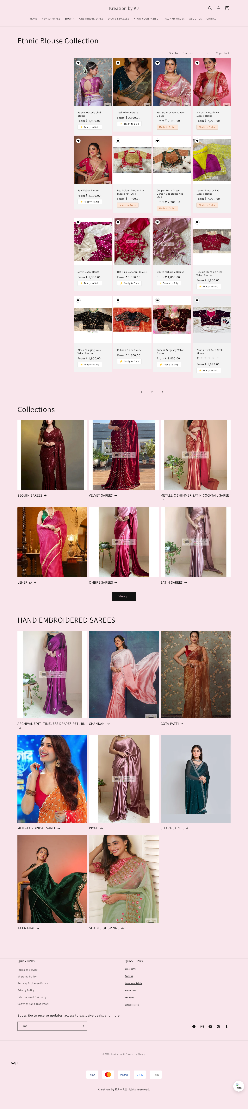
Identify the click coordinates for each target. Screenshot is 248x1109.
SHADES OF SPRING (104, 928)
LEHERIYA (24, 582)
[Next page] (162, 392)
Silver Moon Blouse (88, 272)
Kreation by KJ (117, 1054)
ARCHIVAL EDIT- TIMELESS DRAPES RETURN (51, 723)
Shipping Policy (27, 976)
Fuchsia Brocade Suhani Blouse (170, 114)
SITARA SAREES (173, 828)
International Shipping (31, 997)
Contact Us (130, 968)
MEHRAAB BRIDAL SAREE (36, 828)
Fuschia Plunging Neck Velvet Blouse (209, 273)
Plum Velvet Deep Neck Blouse (209, 352)
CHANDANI (97, 723)
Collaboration (132, 1004)
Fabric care (130, 990)
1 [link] (141, 392)
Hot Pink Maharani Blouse (132, 272)
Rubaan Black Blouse (129, 350)
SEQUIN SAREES (30, 495)
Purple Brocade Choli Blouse (90, 114)
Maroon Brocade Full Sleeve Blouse (208, 114)
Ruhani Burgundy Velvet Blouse (170, 352)
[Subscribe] (82, 1026)
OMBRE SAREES (101, 582)
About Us (129, 997)
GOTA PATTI (170, 723)
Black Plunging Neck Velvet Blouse (89, 352)
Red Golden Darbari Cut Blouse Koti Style (130, 192)
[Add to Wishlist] (78, 63)
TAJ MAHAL (26, 928)
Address (129, 976)
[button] (70, 19)
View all (124, 596)
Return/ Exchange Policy (32, 983)
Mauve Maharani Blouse (170, 272)
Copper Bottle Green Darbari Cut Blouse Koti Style (170, 194)
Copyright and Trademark (33, 1004)
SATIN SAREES (172, 582)
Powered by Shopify (136, 1054)
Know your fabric (133, 983)
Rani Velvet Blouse (88, 190)
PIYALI (94, 828)
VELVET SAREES (101, 495)
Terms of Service (27, 969)
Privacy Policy (25, 990)
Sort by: (174, 53)
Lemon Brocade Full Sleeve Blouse (207, 192)
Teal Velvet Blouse (127, 112)
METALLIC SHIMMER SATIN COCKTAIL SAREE (195, 495)
